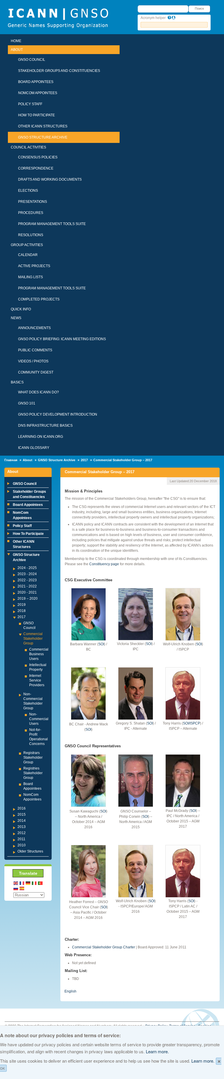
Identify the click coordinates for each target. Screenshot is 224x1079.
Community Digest (35, 372)
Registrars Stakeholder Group (33, 757)
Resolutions (30, 235)
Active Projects (34, 266)
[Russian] (16, 888)
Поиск (199, 8)
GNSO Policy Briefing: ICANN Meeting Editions (62, 339)
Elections (28, 191)
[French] (22, 883)
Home (16, 41)
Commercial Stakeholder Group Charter (103, 947)
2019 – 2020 (28, 598)
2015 (22, 814)
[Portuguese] (40, 883)
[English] (16, 883)
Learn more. (157, 1051)
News (16, 318)
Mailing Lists (30, 277)
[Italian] (34, 883)
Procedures (30, 213)
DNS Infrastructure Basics (45, 425)
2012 (22, 833)
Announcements (34, 328)
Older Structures (30, 851)
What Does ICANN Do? (38, 392)
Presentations (32, 202)
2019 (22, 605)
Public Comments (35, 350)
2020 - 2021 (27, 592)
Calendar (28, 255)
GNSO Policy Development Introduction (57, 414)
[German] (28, 883)
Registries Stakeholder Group (33, 773)
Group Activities (27, 245)
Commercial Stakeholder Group (33, 638)
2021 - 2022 (27, 586)
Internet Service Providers (36, 680)
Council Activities (28, 147)
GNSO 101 (26, 403)
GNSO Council (31, 60)
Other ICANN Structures (42, 126)
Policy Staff (30, 104)
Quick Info (21, 309)
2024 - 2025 (27, 568)
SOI (101, 644)
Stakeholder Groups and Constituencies (59, 71)
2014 (22, 821)
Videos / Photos (33, 361)
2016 (22, 808)
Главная (10, 460)
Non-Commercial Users (38, 719)
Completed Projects (39, 299)
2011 (21, 839)
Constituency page (104, 564)
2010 (22, 845)
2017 (84, 460)
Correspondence (35, 168)
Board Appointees (35, 82)
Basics (17, 382)
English (70, 991)
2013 (22, 827)
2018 (22, 611)
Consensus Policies (37, 157)
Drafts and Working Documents (50, 179)
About (17, 50)
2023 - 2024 (27, 574)
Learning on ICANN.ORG (40, 437)
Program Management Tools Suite (52, 224)
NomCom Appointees (37, 93)
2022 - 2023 (27, 580)
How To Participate (36, 115)
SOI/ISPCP (191, 723)
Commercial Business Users (38, 654)
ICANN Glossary (33, 448)
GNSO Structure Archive (42, 137)
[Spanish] (22, 888)
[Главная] (57, 17)
